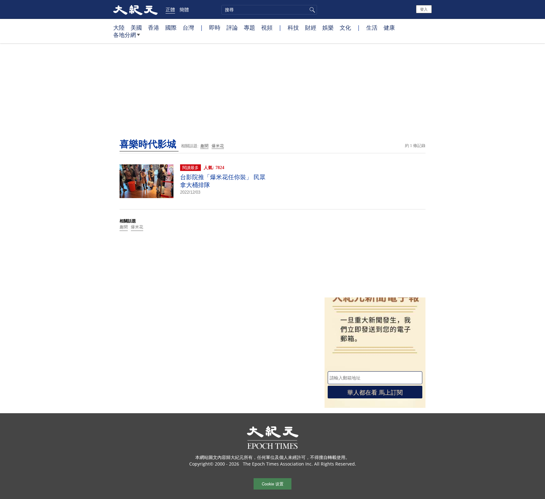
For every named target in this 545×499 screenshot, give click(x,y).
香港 (153, 27)
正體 (170, 9)
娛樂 (328, 27)
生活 (372, 27)
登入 (424, 9)
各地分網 (124, 34)
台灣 (188, 27)
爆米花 (218, 146)
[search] (269, 10)
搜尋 (311, 10)
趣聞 (204, 146)
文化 (345, 27)
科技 (293, 27)
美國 (136, 27)
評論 (232, 27)
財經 (310, 27)
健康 (389, 27)
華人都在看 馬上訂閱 (375, 392)
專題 (249, 27)
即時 (214, 27)
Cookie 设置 (273, 484)
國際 (171, 27)
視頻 (266, 27)
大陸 (119, 27)
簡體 (184, 9)
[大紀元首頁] (135, 9)
